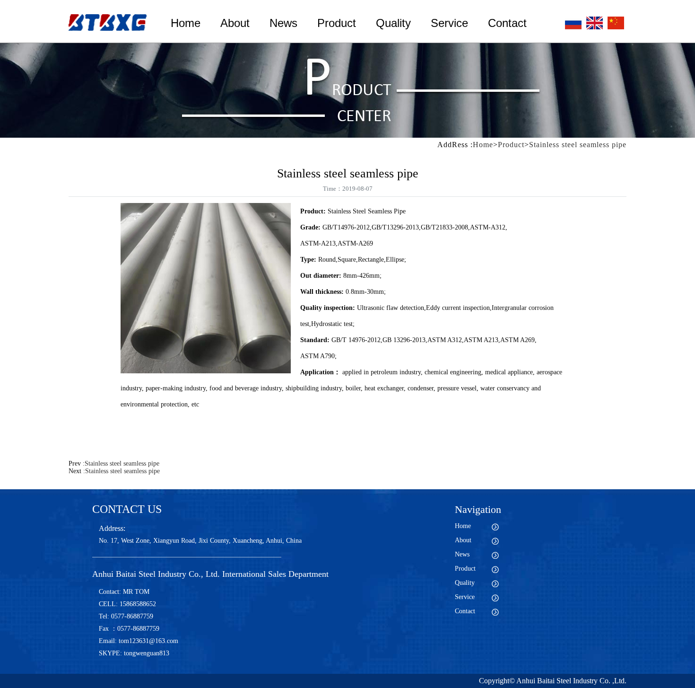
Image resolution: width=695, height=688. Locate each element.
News (283, 23)
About (235, 23)
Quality (393, 23)
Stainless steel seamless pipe (577, 145)
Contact (507, 23)
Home (185, 23)
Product (336, 23)
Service (449, 23)
